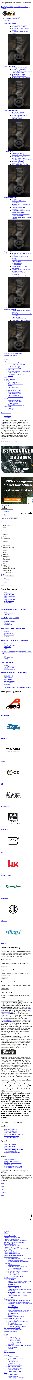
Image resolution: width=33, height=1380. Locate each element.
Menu (6, 1233)
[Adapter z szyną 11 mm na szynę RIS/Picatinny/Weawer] (9, 669)
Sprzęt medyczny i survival (19, 276)
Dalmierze (15, 199)
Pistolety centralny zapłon (19, 25)
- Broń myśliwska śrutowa (12, 1253)
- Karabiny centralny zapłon (12, 1245)
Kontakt (16, 7)
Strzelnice (11, 385)
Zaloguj (27, 7)
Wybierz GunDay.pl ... (11, 1131)
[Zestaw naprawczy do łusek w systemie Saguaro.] (9, 636)
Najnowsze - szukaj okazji (12, 1328)
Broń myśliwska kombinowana (21, 77)
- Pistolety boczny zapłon (11, 1239)
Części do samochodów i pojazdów (18, 1321)
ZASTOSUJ (14, 518)
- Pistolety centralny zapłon (12, 1237)
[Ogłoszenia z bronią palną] (19, 352)
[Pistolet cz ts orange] (9, 658)
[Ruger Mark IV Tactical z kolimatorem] (9, 624)
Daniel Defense (5, 807)
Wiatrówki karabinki (18, 153)
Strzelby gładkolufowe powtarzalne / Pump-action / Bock (22, 71)
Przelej (20, 1000)
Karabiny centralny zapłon (19, 68)
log (28, 1071)
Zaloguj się (11, 408)
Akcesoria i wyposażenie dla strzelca (18, 1302)
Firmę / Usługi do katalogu (16, 405)
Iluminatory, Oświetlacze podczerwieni (19, 201)
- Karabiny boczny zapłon (11, 1247)
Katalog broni (8, 1167)
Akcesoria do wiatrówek (19, 156)
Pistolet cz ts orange (7, 662)
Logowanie (7, 406)
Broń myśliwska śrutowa (19, 76)
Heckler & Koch (6, 875)
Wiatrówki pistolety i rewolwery (21, 155)
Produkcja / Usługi (13, 387)
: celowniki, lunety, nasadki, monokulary (21, 211)
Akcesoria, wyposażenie (15, 390)
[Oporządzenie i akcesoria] (19, 307)
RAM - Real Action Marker (20, 164)
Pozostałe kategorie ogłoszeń (12, 1318)
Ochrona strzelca (16, 264)
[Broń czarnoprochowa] (19, 150)
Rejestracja (4, 8)
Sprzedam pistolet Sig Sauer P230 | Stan (13, 609)
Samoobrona (11, 1315)
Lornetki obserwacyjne (18, 207)
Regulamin (22, 7)
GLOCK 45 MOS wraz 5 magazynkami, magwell (16, 687)
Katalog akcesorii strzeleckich (13, 1166)
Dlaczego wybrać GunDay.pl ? (17, 364)
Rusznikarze (11, 389)
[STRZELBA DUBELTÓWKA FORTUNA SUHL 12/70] (9, 648)
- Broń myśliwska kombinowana (13, 1255)
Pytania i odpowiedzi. (20, 1073)
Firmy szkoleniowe (13, 382)
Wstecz (6, 511)
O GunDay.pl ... (12, 1337)
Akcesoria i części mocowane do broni (19, 1300)
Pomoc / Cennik (12, 372)
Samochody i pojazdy (14, 1320)
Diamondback (5, 829)
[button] (5, 20)
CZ (2, 784)
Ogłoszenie (14, 400)
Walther (3, 943)
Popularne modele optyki (15, 397)
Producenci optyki (13, 395)
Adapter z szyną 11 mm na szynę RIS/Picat (14, 672)
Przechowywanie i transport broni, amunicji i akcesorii (22, 270)
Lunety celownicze (17, 209)
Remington (4, 898)
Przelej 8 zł (4, 978)
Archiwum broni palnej (11, 1137)
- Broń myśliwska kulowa (11, 1252)
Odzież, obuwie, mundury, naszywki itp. (20, 1310)
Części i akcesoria (9, 1299)
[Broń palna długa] (19, 109)
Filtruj (2, 518)
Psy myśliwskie (16, 317)
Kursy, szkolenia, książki (15, 1324)
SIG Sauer (4, 921)
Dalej (6, 515)
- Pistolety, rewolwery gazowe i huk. (15, 1242)
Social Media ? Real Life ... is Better (11, 1122)
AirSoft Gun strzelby (18, 161)
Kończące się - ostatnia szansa (13, 353)
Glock (2, 852)
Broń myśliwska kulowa (19, 74)
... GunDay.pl (15, 363)
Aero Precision (5, 715)
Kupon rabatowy (13, 403)
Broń (10, 23)
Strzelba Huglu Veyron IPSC (10, 618)
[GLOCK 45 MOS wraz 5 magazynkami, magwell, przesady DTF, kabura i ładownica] (9, 684)
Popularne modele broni (15, 393)
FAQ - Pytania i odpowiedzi (16, 374)
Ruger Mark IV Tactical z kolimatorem (13, 628)
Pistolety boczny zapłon (18, 26)
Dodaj (6, 398)
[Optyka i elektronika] (19, 250)
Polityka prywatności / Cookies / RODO (20, 371)
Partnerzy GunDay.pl (14, 366)
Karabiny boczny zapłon (19, 69)
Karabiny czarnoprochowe (19, 115)
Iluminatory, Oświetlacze (19, 1281)
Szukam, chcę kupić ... (11, 355)
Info (5, 361)
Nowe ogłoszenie (13, 1374)
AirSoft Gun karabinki (18, 158)
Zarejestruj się (12, 410)
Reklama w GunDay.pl (14, 368)
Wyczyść (7, 518)
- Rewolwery (15, 1240)
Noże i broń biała (17, 263)
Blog (12, 7)
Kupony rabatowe (9, 379)
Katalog (6, 380)
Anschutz (4, 738)
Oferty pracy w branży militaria (21, 320)
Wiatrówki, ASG (9, 1263)
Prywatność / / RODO (13, 1134)
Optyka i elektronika (10, 1278)
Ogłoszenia (7, 1231)
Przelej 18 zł (4, 988)
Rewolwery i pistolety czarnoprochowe (18, 113)
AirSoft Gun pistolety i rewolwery (22, 160)
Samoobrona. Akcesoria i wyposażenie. (19, 273)
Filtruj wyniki (5, 505)
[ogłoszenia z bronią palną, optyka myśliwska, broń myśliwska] (9, 15)
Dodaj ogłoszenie (6, 413)
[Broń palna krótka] (19, 64)
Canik (3, 761)
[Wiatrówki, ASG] (19, 196)
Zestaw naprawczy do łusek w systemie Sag (14, 640)
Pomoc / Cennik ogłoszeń (11, 1136)
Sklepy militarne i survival (15, 384)
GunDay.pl (7, 416)
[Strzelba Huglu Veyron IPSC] (9, 614)
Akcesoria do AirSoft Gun (19, 163)
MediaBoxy (27, 1076)
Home (6, 359)
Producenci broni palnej (15, 392)
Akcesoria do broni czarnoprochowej (17, 117)
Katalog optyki (17, 1167)
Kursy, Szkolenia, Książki (19, 319)
